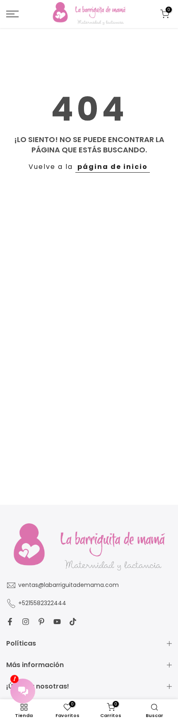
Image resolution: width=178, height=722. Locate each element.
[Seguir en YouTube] (57, 622)
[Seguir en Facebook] (10, 622)
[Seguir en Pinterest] (41, 622)
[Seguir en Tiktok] (73, 622)
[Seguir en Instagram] (25, 622)
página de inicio (112, 166)
